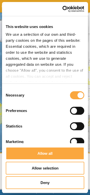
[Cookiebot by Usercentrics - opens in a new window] (63, 9)
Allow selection (45, 168)
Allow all (45, 153)
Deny (45, 182)
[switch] (77, 111)
